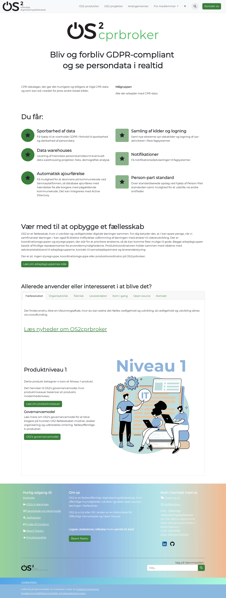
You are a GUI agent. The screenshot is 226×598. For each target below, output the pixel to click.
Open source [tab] (141, 296)
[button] (195, 6)
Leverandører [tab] (98, 296)
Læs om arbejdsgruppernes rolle (44, 264)
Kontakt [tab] (161, 296)
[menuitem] (89, 6)
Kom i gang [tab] (120, 296)
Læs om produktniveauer (43, 403)
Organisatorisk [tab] (58, 296)
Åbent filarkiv (80, 538)
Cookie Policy (29, 582)
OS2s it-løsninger (37, 504)
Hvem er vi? (172, 497)
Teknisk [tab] (79, 296)
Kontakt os (211, 6)
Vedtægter (33, 517)
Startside (29, 497)
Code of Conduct (37, 524)
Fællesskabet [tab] (34, 296)
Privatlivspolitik (36, 537)
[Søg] (201, 568)
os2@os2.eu (172, 504)
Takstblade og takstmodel (43, 511)
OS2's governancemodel (42, 436)
